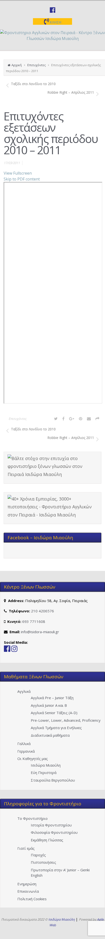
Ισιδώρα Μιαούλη (46, 765)
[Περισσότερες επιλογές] (97, 419)
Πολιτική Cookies (32, 898)
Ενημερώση (26, 883)
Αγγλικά (24, 691)
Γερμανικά (26, 751)
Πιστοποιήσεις (43, 862)
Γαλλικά (24, 743)
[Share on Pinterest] (80, 419)
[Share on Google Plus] (71, 419)
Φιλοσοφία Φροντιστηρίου (54, 832)
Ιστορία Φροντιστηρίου (51, 825)
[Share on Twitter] (56, 419)
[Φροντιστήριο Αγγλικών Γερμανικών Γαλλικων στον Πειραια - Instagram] (14, 649)
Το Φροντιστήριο (32, 818)
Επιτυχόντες (36, 65)
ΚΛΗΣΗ (55, 22)
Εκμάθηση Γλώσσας (47, 839)
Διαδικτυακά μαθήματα (50, 735)
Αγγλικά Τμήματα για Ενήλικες (56, 727)
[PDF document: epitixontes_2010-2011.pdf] (53, 293)
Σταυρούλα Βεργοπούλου (53, 780)
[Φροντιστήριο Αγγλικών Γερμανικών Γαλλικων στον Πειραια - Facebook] (7, 649)
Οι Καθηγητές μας (32, 758)
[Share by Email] (89, 419)
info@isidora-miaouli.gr (40, 631)
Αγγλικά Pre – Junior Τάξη (52, 697)
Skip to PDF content (22, 179)
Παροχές (38, 854)
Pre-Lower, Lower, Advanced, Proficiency (66, 720)
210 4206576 (42, 610)
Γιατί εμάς (26, 848)
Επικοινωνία (28, 891)
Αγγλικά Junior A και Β (49, 705)
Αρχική (16, 65)
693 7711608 (33, 621)
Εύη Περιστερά (43, 772)
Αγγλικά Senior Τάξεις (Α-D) (54, 712)
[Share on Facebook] (63, 419)
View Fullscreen (18, 173)
